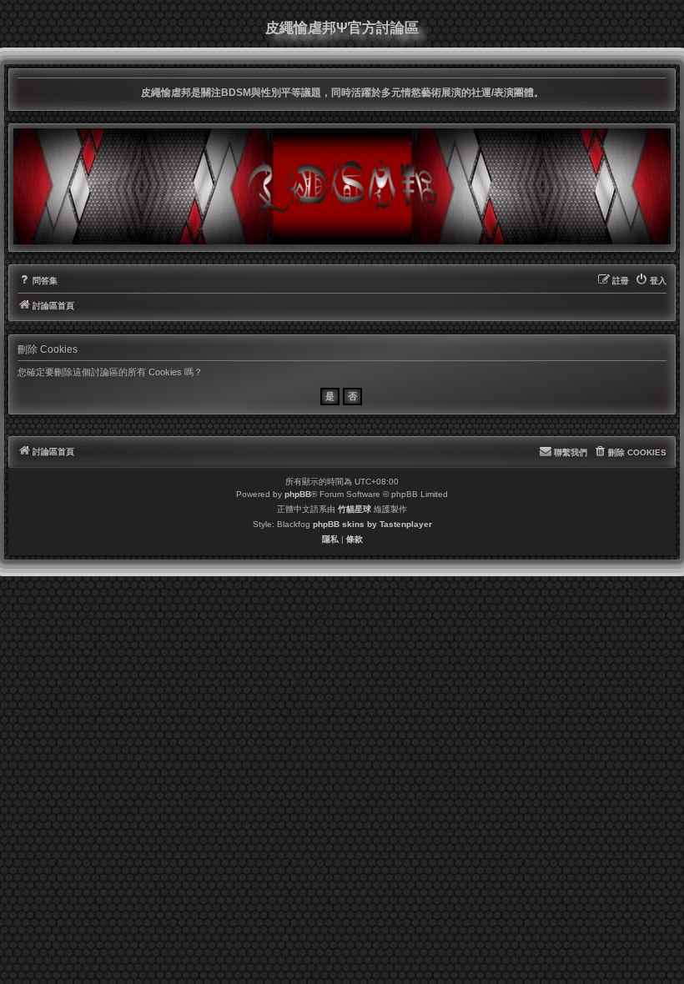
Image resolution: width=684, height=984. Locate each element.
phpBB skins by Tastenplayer (372, 524)
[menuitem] (38, 281)
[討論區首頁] (342, 185)
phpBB (297, 494)
